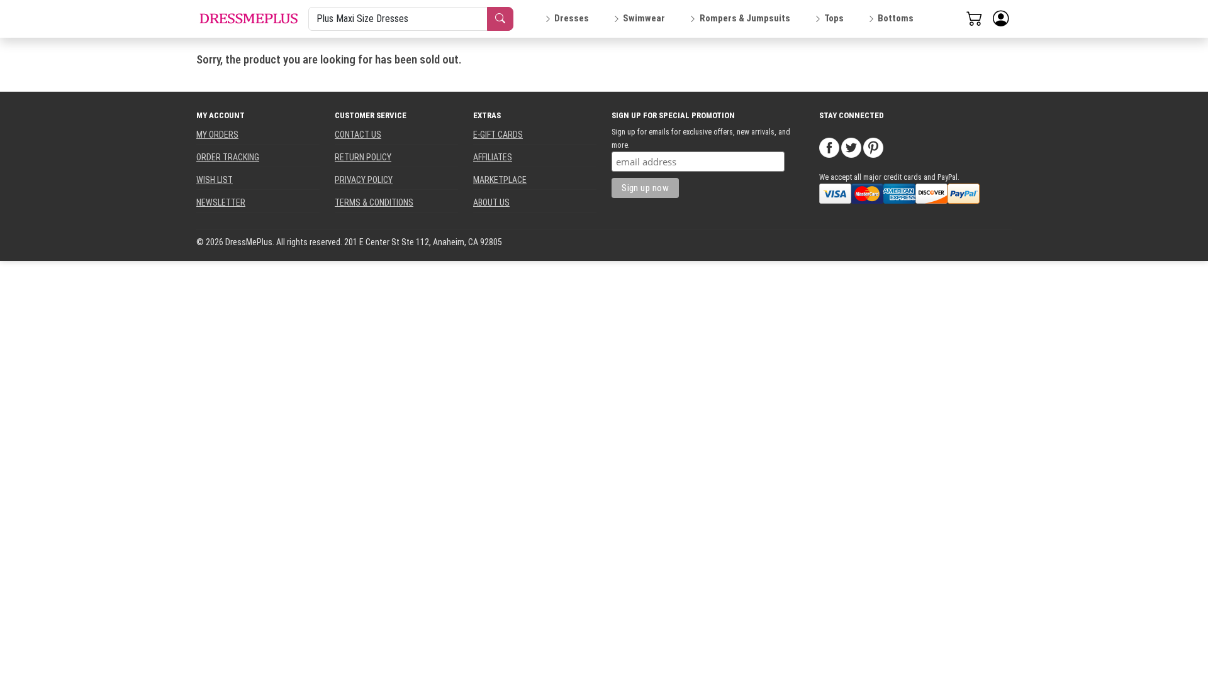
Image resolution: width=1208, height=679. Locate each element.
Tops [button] (834, 18)
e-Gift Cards (498, 135)
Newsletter (220, 202)
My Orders (217, 135)
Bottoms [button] (896, 18)
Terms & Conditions (374, 202)
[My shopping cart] (974, 18)
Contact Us (358, 135)
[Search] (500, 19)
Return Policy (363, 157)
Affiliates (492, 157)
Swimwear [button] (644, 18)
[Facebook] (829, 147)
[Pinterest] (873, 147)
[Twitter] (851, 147)
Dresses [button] (571, 18)
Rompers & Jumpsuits (745, 18)
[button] (1001, 19)
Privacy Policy (364, 180)
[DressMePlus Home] (248, 18)
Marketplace (500, 180)
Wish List (214, 180)
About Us (491, 202)
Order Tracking (227, 157)
